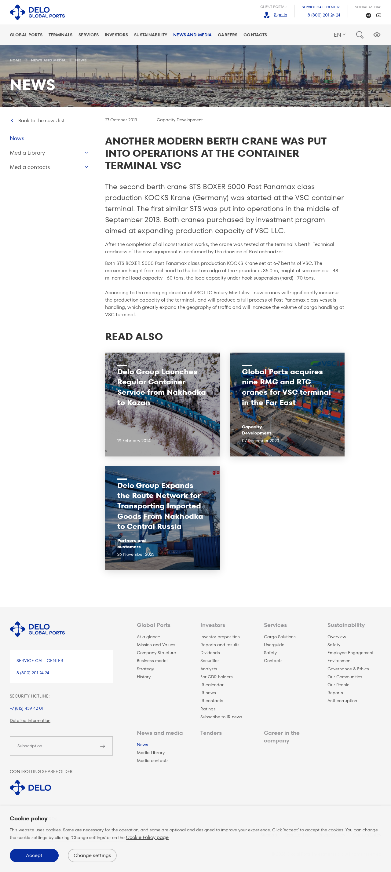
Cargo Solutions (280, 636)
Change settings (92, 855)
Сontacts (273, 660)
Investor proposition (220, 636)
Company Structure (156, 652)
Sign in (280, 15)
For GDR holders (216, 677)
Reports (335, 692)
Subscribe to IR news (221, 717)
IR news (208, 692)
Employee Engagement (350, 652)
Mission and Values (156, 644)
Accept (34, 855)
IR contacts (211, 700)
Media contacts (30, 167)
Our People (338, 684)
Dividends (210, 652)
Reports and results (219, 644)
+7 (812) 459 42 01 (26, 708)
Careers (227, 35)
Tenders (211, 733)
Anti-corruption (342, 700)
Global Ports (26, 35)
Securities (210, 660)
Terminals (60, 35)
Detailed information (30, 720)
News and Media (192, 35)
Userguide (274, 644)
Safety (270, 652)
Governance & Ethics (348, 669)
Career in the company (282, 736)
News (17, 138)
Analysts (208, 669)
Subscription (29, 746)
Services (89, 35)
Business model (152, 660)
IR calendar (212, 684)
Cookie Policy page (147, 837)
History (144, 677)
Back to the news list (41, 120)
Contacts (255, 35)
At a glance (148, 636)
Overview (336, 636)
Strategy (145, 669)
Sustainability (150, 35)
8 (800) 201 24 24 (324, 15)
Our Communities (344, 677)
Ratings (208, 709)
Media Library (27, 152)
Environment (339, 660)
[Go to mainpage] (37, 12)
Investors (116, 35)
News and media (160, 733)
